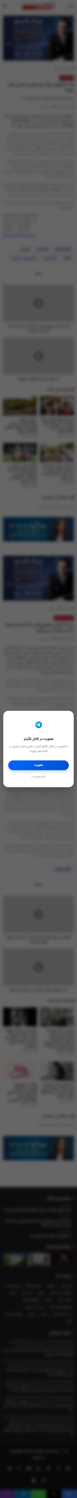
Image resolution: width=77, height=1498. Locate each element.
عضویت (38, 765)
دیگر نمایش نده (38, 777)
